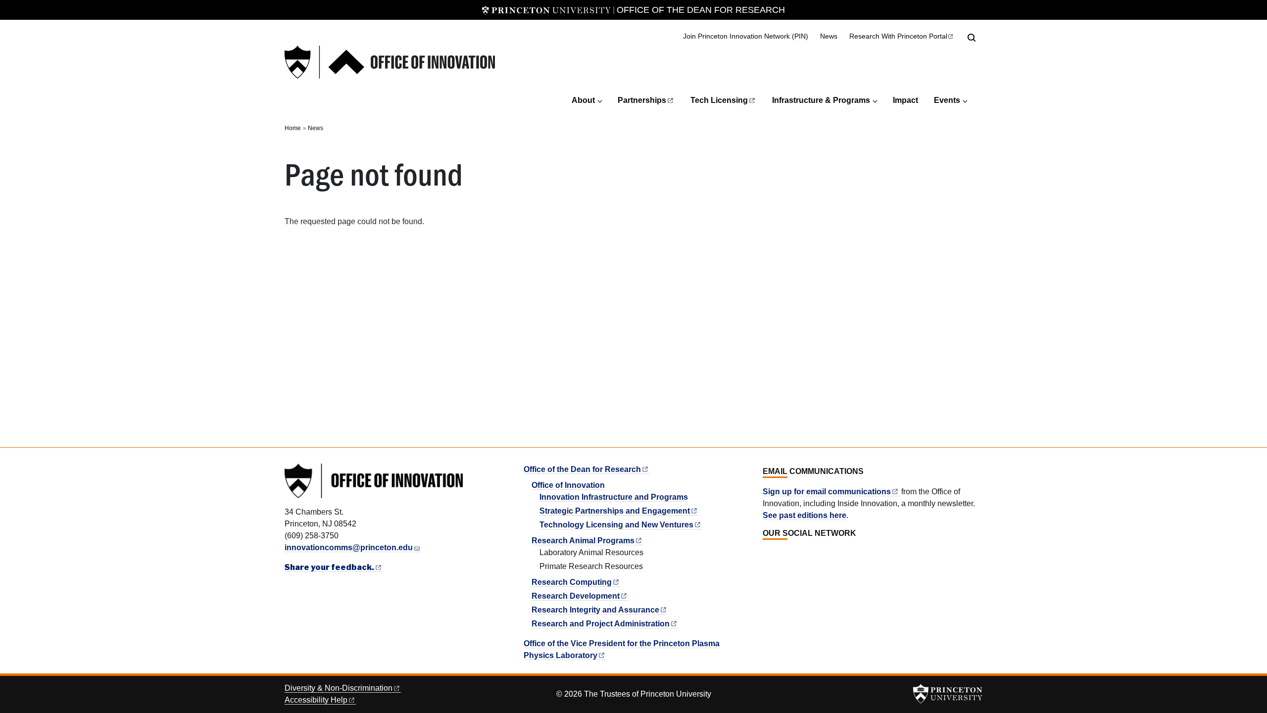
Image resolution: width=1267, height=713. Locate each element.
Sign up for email (827, 491)
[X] (778, 555)
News (828, 36)
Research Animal (583, 540)
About (583, 100)
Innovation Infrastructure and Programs (613, 497)
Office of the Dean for (582, 469)
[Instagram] (789, 555)
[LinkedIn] (768, 555)
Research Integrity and (595, 610)
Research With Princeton (898, 36)
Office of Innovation (568, 485)
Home (293, 128)
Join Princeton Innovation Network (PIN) (745, 36)
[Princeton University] (546, 10)
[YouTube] (801, 555)
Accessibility (316, 700)
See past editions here (804, 515)
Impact (905, 100)
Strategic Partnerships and (614, 511)
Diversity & (338, 688)
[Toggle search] (971, 37)
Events (947, 100)
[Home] (390, 62)
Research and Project (601, 623)
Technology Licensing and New (616, 525)
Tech (719, 100)
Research (572, 582)
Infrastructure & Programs (821, 100)
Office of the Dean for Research (701, 9)
